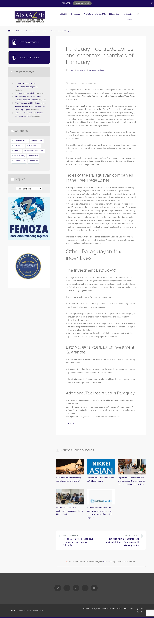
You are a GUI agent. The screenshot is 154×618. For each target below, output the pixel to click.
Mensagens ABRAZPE (34, 151)
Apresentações (21, 140)
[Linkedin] (76, 588)
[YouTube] (94, 588)
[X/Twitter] (57, 588)
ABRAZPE (63, 14)
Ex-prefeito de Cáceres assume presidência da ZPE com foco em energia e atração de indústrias (131, 481)
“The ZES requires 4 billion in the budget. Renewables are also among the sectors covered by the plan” (30, 106)
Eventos (19, 145)
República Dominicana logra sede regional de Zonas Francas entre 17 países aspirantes (122, 540)
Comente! (81, 70)
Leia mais (70, 423)
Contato (129, 19)
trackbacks (107, 561)
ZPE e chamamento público (25, 93)
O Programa (75, 14)
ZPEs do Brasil (114, 14)
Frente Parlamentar (29, 57)
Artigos (92, 70)
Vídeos (34, 161)
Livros (17, 151)
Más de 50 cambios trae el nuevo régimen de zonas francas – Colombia (78, 540)
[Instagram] (85, 588)
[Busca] (136, 12)
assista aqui (81, 3)
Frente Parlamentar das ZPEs (95, 14)
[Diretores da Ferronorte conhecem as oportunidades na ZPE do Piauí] (70, 504)
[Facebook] (66, 588)
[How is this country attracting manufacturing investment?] (70, 474)
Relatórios (20, 161)
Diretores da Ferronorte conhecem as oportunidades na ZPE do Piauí (69, 510)
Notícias (100, 70)
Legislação (128, 14)
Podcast (33, 156)
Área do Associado (29, 42)
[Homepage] (30, 17)
